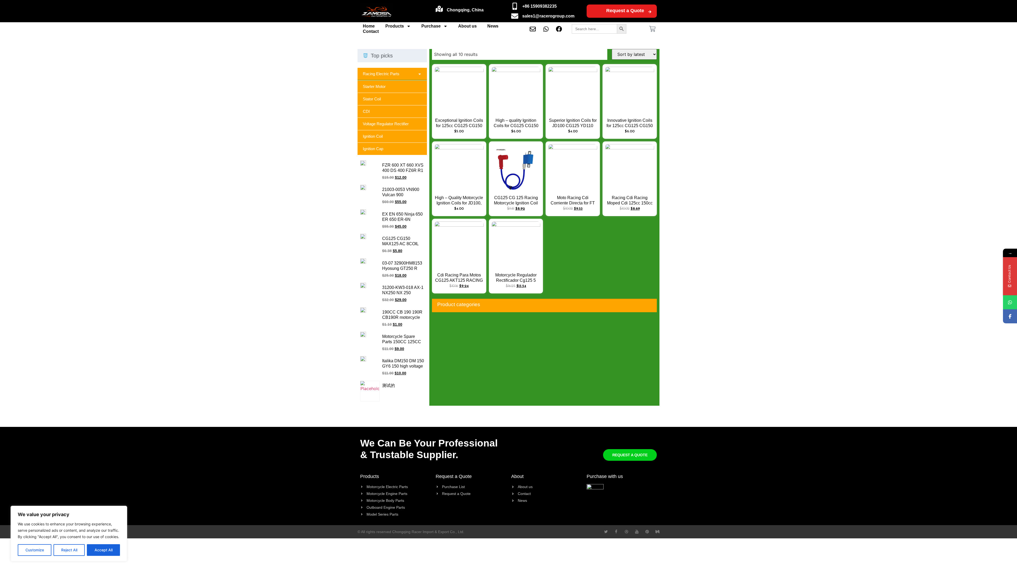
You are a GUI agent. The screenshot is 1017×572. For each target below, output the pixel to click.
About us (467, 26)
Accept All (104, 550)
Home (369, 26)
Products (394, 26)
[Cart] (652, 29)
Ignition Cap (373, 148)
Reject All (69, 550)
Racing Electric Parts (381, 74)
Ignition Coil (373, 136)
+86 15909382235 (539, 6)
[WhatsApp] (1010, 302)
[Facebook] (1010, 316)
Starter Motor (374, 86)
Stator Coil (372, 99)
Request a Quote (625, 10)
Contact (371, 31)
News (492, 26)
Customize (34, 550)
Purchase (431, 26)
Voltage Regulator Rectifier (386, 124)
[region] (69, 533)
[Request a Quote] (650, 12)
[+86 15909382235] (514, 6)
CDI (366, 111)
